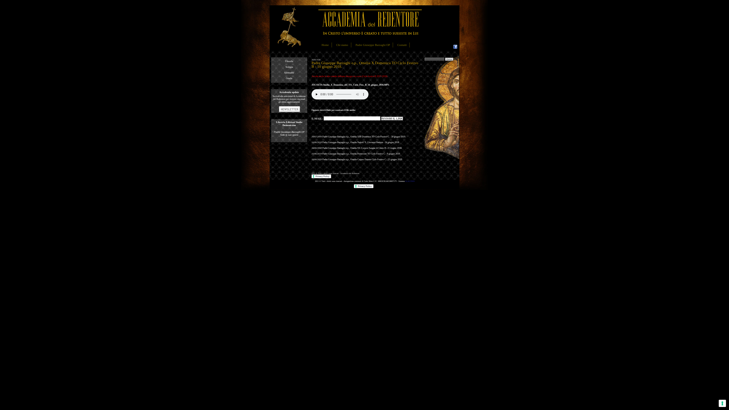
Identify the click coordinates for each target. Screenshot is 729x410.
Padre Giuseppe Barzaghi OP (373, 45)
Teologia (289, 67)
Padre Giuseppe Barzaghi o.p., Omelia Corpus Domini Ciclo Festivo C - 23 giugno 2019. (362, 159)
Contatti (402, 45)
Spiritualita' (289, 72)
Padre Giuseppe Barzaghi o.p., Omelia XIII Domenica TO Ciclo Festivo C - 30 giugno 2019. (364, 136)
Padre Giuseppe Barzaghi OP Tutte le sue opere (289, 133)
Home (325, 45)
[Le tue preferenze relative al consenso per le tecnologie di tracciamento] (722, 403)
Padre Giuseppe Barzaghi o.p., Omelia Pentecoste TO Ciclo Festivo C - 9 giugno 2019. (361, 153)
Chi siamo (342, 45)
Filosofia (289, 61)
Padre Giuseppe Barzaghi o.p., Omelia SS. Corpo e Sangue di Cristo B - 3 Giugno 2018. (362, 148)
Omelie (289, 78)
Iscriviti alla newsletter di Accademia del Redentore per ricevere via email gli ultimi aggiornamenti (289, 99)
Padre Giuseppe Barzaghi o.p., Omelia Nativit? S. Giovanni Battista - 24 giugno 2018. (361, 142)
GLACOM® (410, 181)
